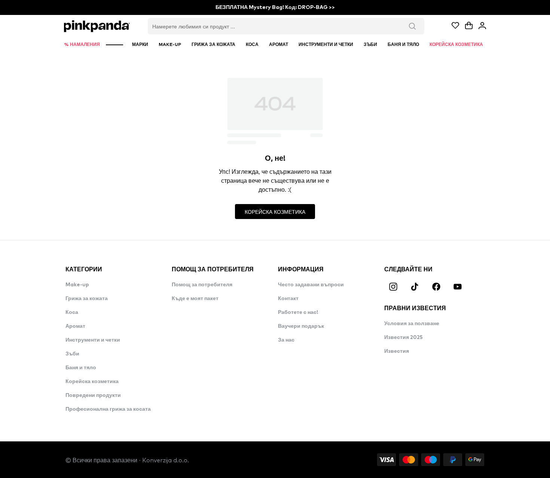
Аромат (75, 326)
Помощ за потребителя (202, 284)
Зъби (72, 354)
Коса (71, 312)
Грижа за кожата (86, 298)
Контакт (288, 298)
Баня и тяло (80, 367)
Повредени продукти (93, 395)
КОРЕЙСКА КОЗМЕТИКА (275, 211)
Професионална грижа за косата (108, 409)
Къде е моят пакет (195, 298)
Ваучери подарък (301, 326)
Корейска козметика (92, 381)
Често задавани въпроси (311, 284)
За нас (286, 340)
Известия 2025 (403, 337)
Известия (396, 351)
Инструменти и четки (92, 340)
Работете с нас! (298, 312)
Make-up (77, 284)
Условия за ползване (411, 323)
